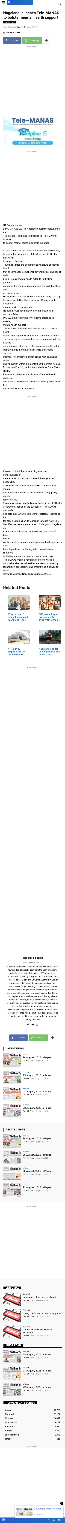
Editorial (12, 1288)
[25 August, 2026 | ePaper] (12, 1078)
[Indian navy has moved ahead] (12, 1299)
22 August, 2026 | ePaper (37, 1108)
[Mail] (32, 1024)
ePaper (26, 1054)
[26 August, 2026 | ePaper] (12, 1060)
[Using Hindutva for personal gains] (12, 1315)
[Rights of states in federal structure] (12, 1332)
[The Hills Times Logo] (20, 2)
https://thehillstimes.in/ (32, 962)
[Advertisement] (32, 80)
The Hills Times (13, 32)
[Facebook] (28, 1024)
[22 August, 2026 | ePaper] (12, 1110)
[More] (46, 40)
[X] (37, 1024)
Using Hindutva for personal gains (42, 1313)
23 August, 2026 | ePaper (37, 1091)
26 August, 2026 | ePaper (37, 1057)
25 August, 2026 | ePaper (37, 1075)
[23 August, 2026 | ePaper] (12, 1094)
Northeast (9, 22)
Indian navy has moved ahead (39, 1297)
